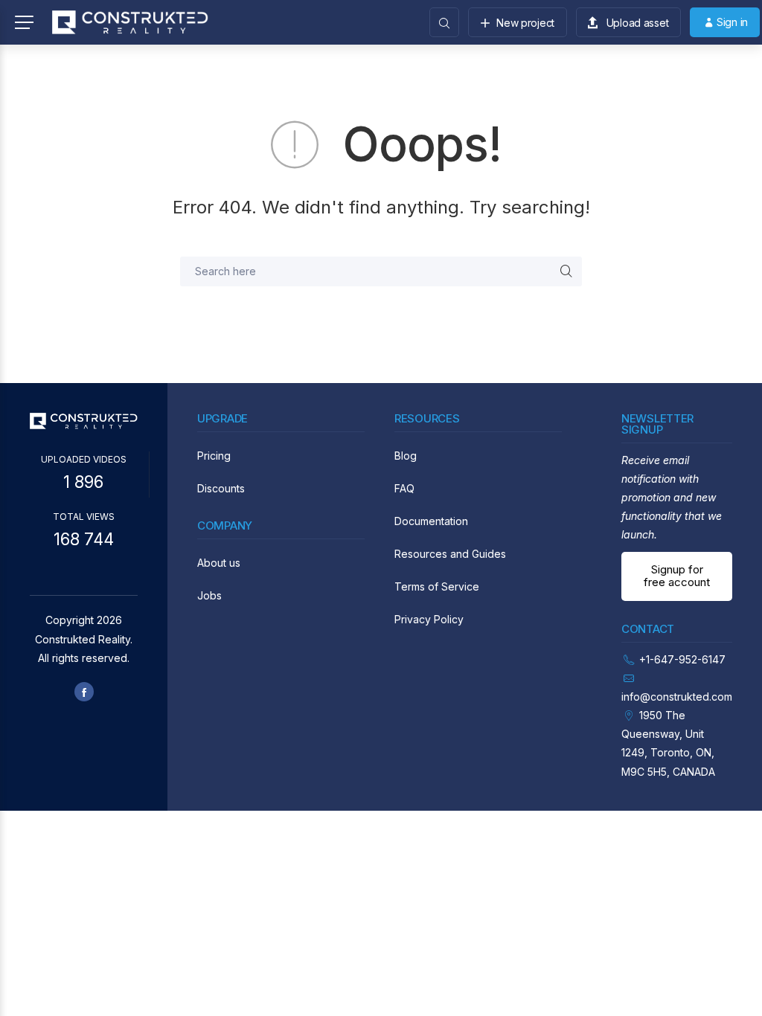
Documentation (431, 521)
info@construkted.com (676, 696)
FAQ (404, 488)
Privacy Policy (429, 619)
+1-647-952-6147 (682, 659)
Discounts (221, 488)
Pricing (214, 455)
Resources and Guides (450, 553)
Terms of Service (436, 586)
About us (218, 562)
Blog (405, 455)
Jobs (209, 595)
